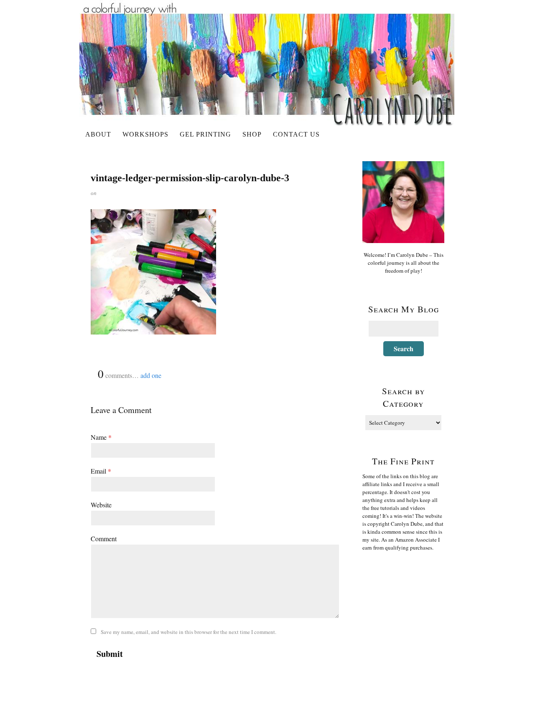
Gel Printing (205, 134)
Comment (104, 538)
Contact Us (296, 134)
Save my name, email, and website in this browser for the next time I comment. (188, 632)
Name (101, 437)
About (98, 134)
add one (150, 375)
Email (101, 470)
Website (101, 504)
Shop (252, 134)
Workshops (145, 134)
